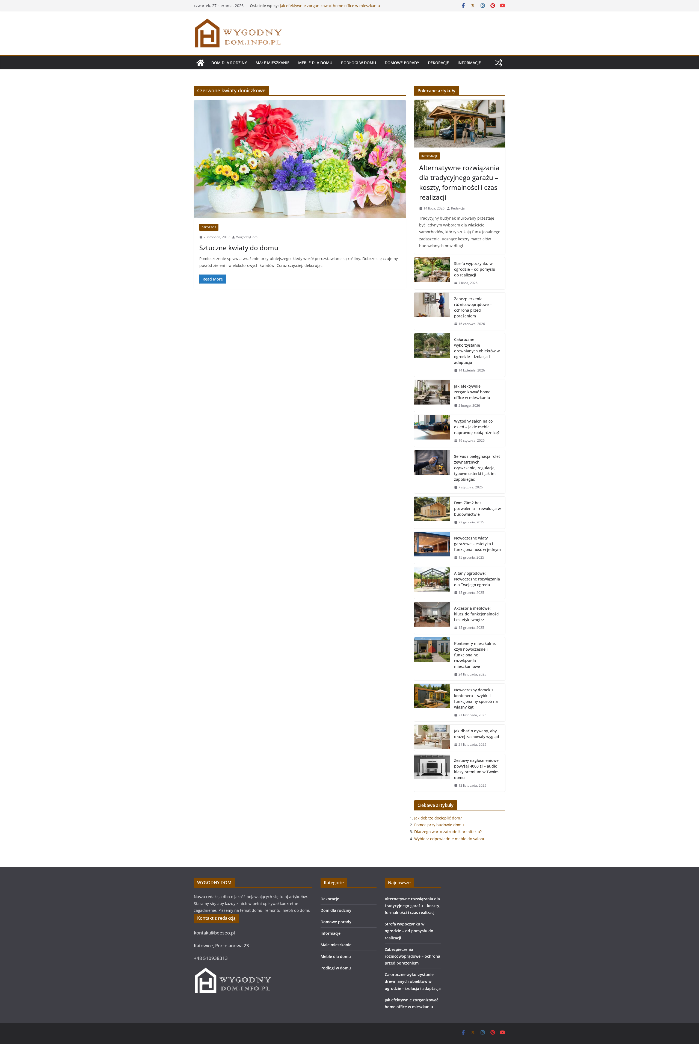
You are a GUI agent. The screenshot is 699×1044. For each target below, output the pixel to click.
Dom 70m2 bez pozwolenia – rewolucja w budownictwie (477, 508)
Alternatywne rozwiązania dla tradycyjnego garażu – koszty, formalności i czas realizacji (459, 182)
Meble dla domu (315, 62)
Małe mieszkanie (272, 62)
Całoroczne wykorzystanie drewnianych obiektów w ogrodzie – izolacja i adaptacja (326, 8)
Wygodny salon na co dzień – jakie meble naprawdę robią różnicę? (476, 426)
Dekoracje (438, 62)
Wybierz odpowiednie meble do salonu (449, 838)
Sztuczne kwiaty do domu (238, 247)
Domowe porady (402, 62)
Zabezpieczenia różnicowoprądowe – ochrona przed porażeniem (473, 307)
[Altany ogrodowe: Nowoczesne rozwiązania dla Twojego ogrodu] (432, 583)
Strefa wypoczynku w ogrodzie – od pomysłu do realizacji (474, 269)
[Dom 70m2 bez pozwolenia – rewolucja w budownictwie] (432, 513)
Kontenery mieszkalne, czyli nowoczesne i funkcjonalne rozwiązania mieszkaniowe (475, 655)
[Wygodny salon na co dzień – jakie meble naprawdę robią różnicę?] (432, 431)
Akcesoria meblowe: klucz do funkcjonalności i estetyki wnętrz (476, 614)
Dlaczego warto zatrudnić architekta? (448, 831)
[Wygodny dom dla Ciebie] (200, 62)
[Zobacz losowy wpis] (498, 62)
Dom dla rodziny (229, 62)
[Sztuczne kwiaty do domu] (300, 159)
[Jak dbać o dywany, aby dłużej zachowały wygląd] (432, 738)
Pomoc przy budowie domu (439, 824)
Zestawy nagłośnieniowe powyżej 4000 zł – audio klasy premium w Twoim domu (476, 769)
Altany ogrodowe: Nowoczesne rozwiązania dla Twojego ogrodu (477, 579)
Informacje (469, 62)
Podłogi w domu (358, 62)
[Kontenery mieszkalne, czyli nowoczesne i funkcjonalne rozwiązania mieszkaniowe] (432, 659)
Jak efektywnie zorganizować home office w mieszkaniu (472, 392)
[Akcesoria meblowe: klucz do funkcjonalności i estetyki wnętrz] (432, 618)
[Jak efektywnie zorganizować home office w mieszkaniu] (432, 396)
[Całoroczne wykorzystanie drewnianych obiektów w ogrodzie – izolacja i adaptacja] (432, 355)
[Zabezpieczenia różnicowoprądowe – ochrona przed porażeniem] (432, 311)
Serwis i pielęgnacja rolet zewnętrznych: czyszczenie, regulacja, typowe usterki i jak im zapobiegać (477, 468)
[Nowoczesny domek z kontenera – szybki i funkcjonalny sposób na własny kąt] (432, 702)
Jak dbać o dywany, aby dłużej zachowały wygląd (476, 733)
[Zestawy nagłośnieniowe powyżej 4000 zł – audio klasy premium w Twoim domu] (432, 773)
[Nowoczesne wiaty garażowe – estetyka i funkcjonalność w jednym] (432, 548)
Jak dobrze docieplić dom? (438, 818)
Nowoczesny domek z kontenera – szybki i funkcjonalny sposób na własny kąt (476, 698)
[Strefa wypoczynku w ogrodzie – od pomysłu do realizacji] (432, 273)
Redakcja (458, 208)
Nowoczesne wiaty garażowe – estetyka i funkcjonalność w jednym (477, 543)
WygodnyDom (246, 237)
